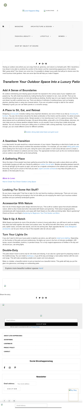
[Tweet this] (39, 63)
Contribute (8, 344)
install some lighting (63, 238)
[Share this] (36, 63)
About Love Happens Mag (13, 336)
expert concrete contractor (48, 168)
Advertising (8, 340)
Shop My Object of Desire (26, 46)
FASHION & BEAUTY (23, 36)
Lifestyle (44, 36)
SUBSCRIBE (50, 10)
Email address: (9, 383)
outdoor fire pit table (47, 164)
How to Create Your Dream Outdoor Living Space (19, 182)
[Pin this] (46, 63)
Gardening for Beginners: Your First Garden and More (41, 213)
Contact (7, 351)
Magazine (19, 26)
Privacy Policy (35, 327)
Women (62, 36)
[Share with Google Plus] (43, 63)
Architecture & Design (41, 26)
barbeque (30, 256)
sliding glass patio (73, 146)
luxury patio (15, 114)
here (41, 268)
